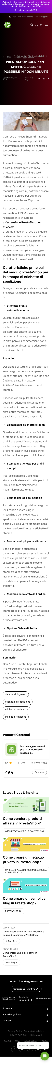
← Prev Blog (11, 941)
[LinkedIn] (22, 1049)
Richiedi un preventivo (24, 989)
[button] (31, 25)
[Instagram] (14, 1049)
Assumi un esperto (25, 17)
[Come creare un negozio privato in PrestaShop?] (26, 844)
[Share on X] (39, 79)
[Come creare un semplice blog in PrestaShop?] (26, 885)
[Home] (3, 57)
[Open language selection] (14, 17)
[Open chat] (44, 1056)
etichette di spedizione (17, 701)
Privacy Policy (15, 1031)
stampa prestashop (15, 716)
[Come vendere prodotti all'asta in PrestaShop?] (26, 805)
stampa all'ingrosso (15, 694)
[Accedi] (36, 25)
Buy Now (39, 772)
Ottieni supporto (42, 17)
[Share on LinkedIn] (43, 79)
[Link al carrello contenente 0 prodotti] (41, 25)
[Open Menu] (46, 25)
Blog (9, 57)
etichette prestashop (16, 709)
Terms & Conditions (34, 1031)
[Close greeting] (45, 1045)
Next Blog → (11, 962)
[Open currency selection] (10, 17)
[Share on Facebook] (48, 79)
